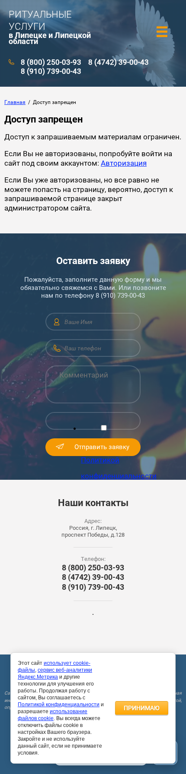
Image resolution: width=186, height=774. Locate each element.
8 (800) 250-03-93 (51, 62)
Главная (15, 102)
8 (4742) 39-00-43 (118, 62)
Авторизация (124, 163)
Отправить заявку (101, 447)
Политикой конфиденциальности (58, 705)
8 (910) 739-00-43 (51, 71)
